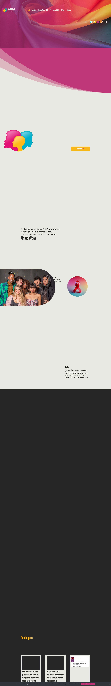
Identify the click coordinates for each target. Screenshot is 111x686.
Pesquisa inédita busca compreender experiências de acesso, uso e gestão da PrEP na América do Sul (55, 676)
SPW (50, 10)
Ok (82, 684)
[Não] (109, 684)
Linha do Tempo (41, 10)
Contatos (69, 10)
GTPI (47, 10)
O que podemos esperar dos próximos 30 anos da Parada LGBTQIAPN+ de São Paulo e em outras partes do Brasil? (30, 676)
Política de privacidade (89, 684)
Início (29, 10)
